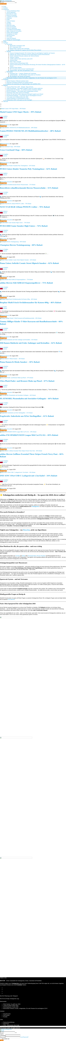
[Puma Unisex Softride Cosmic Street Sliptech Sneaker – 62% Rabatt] (18, 260)
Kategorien (6, 9)
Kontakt (5, 1016)
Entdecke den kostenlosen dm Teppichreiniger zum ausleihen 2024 (23, 84)
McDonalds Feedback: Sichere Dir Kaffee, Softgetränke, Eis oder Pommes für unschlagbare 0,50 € (31, 78)
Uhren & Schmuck (11, 38)
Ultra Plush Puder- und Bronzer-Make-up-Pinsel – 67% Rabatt (27, 381)
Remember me (5, 1038)
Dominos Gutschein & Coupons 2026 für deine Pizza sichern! (25, 50)
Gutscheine (9, 44)
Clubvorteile (9, 72)
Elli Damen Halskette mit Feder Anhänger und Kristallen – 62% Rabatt (31, 343)
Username (2, 1035)
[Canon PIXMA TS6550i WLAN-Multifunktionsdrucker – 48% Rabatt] (18, 127)
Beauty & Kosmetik (11, 15)
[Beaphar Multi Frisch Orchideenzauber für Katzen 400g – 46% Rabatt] (18, 299)
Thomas (4, 257)
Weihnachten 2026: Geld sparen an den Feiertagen (19, 100)
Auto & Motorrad (10, 12)
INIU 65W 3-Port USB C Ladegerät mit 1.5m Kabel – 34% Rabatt (28, 476)
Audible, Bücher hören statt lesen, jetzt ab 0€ (21, 58)
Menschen (26, 530)
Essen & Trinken (10, 21)
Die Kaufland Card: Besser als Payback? (20, 76)
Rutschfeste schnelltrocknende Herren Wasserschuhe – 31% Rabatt (29, 188)
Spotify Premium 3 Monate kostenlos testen (17, 81)
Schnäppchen (35, 506)
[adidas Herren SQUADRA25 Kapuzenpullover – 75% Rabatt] (16, 279)
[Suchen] (15, 2)
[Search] (0, 106)
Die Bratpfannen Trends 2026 (10, 1007)
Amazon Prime (13, 60)
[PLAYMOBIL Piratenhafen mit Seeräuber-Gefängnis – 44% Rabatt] (18, 395)
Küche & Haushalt (11, 26)
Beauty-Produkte (41, 555)
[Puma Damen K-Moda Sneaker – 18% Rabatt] (12, 358)
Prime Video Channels (15, 61)
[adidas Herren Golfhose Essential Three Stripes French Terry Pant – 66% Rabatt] (21, 450)
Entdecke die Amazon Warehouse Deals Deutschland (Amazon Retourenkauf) (29, 54)
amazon (5, 117)
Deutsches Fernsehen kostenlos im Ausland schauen (19, 82)
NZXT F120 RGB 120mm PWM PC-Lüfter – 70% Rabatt (25, 207)
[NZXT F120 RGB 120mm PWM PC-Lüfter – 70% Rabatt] (15, 203)
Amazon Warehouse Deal (12, 11)
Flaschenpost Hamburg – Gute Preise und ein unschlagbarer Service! (23, 95)
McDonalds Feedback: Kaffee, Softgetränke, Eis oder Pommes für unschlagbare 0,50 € (25, 1008)
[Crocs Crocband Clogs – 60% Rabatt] (10, 146)
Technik (17, 555)
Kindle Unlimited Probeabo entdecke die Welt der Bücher (24, 56)
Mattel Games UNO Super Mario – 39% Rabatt (20, 112)
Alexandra (9, 181)
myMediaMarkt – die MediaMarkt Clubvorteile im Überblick (25, 75)
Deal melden (3, 3)
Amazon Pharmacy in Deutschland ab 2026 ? (17, 98)
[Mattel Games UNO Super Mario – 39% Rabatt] (13, 108)
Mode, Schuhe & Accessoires (13, 31)
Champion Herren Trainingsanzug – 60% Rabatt (21, 245)
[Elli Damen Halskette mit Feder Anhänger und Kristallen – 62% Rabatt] (18, 339)
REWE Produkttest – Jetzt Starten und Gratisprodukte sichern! (22, 91)
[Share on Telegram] (4, 993)
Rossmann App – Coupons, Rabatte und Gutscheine (23, 73)
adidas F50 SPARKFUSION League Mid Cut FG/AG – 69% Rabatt (29, 435)
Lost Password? (24, 1037)
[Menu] (0, 104)
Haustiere (8, 24)
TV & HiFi (9, 37)
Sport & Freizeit (10, 35)
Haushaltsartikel (32, 555)
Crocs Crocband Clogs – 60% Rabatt (16, 150)
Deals (4, 6)
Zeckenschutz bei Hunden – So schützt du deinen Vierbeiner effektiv (23, 89)
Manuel (7, 124)
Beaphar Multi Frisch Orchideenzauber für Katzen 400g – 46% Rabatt (30, 302)
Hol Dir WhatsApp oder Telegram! (9, 996)
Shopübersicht (6, 1014)
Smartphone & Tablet (11, 34)
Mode (23, 555)
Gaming (8, 22)
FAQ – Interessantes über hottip (11, 1025)
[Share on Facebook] (4, 988)
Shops (4, 41)
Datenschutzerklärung (8, 1022)
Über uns (5, 101)
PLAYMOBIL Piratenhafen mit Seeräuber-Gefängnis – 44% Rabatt (29, 398)
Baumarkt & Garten (11, 13)
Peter (5, 238)
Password (2, 1037)
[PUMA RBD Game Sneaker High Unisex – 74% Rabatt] (15, 222)
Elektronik (9, 18)
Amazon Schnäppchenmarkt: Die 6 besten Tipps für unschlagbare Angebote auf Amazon (32, 53)
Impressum (6, 1023)
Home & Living (10, 25)
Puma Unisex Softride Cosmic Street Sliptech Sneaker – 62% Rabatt (29, 263)
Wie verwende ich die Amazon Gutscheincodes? (22, 69)
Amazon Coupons (14, 57)
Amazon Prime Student (15, 67)
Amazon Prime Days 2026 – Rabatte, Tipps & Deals (19, 87)
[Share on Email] (4, 989)
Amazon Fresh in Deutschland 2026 (19, 63)
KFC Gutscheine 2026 (15, 47)
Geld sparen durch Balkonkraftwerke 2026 (17, 97)
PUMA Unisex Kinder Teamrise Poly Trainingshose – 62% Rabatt (28, 169)
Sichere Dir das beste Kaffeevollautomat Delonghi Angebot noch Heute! (24, 94)
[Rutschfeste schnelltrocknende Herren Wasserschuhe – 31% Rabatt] (17, 184)
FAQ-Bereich (11, 599)
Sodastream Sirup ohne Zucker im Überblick (17, 92)
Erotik (8, 19)
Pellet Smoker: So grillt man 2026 (11, 1004)
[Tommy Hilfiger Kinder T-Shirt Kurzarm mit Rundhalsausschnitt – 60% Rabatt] (20, 318)
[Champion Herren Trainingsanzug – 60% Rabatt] (13, 241)
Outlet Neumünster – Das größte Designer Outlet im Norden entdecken (24, 88)
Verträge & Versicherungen (13, 39)
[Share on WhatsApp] (4, 991)
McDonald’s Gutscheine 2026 (17, 45)
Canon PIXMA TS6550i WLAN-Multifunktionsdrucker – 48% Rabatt (30, 131)
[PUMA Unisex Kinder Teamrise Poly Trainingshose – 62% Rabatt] (17, 165)
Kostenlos (5, 79)
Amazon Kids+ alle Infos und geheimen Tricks (21, 70)
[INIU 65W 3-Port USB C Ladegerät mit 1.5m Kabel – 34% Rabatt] (17, 472)
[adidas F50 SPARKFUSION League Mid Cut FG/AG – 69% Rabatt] (18, 431)
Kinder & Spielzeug (11, 28)
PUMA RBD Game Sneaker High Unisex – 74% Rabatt (24, 226)
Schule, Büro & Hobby (12, 32)
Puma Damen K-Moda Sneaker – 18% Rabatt (20, 362)
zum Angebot (3, 126)
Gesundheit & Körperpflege (13, 29)
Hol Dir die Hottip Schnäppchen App (9, 998)
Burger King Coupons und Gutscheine (19, 48)
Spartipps (5, 42)
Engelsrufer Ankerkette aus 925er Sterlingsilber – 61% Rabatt (27, 416)
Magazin (5, 85)
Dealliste (5, 8)
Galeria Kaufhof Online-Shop (10, 1005)
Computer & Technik (11, 16)
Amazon (8, 51)
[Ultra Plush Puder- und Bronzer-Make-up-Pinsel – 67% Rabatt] (16, 377)
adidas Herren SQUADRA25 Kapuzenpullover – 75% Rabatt (26, 283)
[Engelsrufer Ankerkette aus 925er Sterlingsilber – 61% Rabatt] (16, 412)
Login (1, 1040)
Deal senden (6, 1015)
